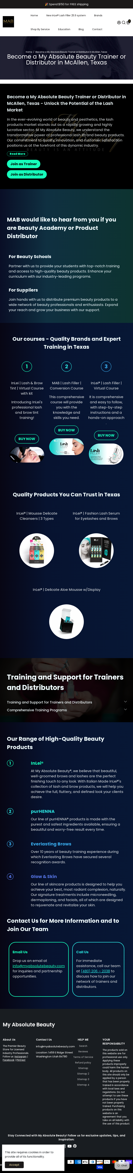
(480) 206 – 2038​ (95, 971)
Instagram (20, 1056)
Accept (14, 1165)
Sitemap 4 (83, 1085)
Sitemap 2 (83, 1073)
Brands (98, 15)
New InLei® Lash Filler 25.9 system (66, 15)
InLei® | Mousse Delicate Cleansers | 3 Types (36, 516)
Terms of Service (83, 1057)
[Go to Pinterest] (75, 1147)
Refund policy (83, 1062)
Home (34, 15)
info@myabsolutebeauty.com (55, 1046)
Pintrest (20, 1060)
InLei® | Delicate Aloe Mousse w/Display (66, 589)
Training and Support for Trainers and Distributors (49, 702)
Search (83, 1046)
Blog (81, 29)
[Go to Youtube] (69, 1147)
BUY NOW (27, 438)
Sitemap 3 (83, 1079)
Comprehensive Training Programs (37, 710)
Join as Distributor (26, 174)
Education (64, 29)
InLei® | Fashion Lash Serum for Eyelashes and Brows (96, 516)
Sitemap (83, 1068)
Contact (97, 29)
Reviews (83, 1051)
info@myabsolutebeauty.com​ (39, 965)
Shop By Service (40, 29)
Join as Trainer (23, 164)
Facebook (8, 1060)
